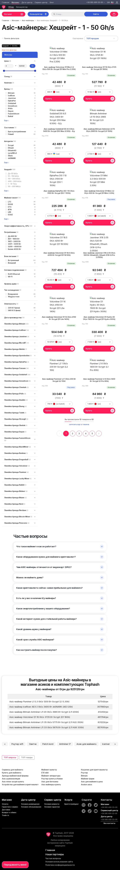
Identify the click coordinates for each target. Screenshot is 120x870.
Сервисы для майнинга (12, 770)
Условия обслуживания (31, 807)
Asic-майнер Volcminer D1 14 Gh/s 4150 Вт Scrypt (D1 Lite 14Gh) (59, 318)
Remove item (114, 38)
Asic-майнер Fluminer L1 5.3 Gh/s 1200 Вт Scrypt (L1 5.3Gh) (39, 701)
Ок (33, 66)
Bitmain (84, 776)
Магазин (15, 2)
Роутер (84, 772)
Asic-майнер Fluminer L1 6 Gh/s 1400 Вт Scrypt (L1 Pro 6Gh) (99, 380)
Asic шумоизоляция (11, 778)
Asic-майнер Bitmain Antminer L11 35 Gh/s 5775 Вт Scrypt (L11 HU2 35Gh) (46, 722)
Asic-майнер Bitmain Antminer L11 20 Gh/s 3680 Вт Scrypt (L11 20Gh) (44, 712)
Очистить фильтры (9, 50)
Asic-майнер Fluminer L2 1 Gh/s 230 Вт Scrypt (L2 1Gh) (59, 380)
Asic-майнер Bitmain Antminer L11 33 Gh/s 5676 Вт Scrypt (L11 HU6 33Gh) (46, 727)
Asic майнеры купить (51, 784)
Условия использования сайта (59, 861)
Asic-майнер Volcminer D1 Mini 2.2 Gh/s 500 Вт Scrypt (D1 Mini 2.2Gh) (99, 192)
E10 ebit (45, 772)
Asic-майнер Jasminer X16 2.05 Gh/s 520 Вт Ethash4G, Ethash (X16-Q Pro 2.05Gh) (99, 255)
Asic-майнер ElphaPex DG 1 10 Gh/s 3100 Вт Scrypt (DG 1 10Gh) (59, 192)
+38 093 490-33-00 (109, 807)
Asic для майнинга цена (92, 781)
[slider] (4, 71)
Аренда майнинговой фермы (15, 776)
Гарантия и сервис (10, 807)
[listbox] (101, 38)
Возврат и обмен (9, 812)
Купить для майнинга (11, 772)
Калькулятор (22, 7)
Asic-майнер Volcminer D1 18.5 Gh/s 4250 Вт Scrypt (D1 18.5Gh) (59, 254)
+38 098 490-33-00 (109, 819)
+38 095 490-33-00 (109, 813)
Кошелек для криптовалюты (94, 770)
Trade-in (5, 815)
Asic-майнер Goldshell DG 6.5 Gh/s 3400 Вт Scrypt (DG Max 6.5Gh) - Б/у (59, 130)
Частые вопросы (53, 858)
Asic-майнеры (28, 20)
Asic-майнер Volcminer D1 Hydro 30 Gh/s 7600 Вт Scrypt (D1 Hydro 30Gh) (99, 318)
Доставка (6, 810)
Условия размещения (30, 804)
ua (108, 2)
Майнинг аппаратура (50, 776)
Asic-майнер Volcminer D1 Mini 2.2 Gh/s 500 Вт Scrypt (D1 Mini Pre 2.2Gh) (59, 68)
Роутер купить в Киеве (52, 778)
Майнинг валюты (49, 770)
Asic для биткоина (49, 781)
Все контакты (109, 823)
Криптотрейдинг (71, 804)
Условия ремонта (51, 804)
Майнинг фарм (87, 778)
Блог (52, 2)
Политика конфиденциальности (60, 865)
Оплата (5, 804)
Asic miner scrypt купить (13, 781)
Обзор (11, 7)
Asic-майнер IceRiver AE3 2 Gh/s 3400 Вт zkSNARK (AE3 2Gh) (41, 707)
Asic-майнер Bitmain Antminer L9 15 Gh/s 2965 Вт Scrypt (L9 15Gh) (99, 130)
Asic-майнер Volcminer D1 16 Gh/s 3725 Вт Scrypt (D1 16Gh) (99, 68)
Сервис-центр (41, 2)
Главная (5, 2)
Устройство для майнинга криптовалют (20, 784)
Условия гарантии (52, 807)
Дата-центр (27, 2)
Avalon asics (86, 784)
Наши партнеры (54, 854)
